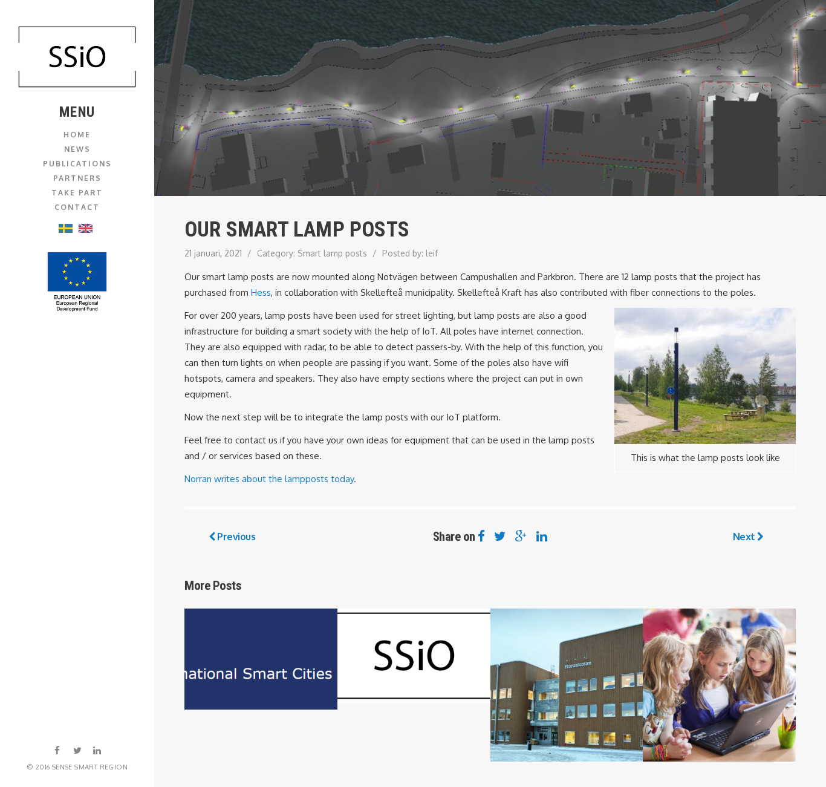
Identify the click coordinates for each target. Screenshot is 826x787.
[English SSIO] (77, 57)
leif (432, 253)
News (77, 149)
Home (77, 134)
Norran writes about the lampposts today (269, 479)
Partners (77, 178)
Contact (77, 207)
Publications (77, 163)
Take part (77, 192)
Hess (261, 292)
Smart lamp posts (332, 253)
